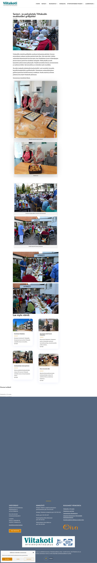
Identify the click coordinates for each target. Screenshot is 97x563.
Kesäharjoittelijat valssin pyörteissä (21, 365)
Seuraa (50, 558)
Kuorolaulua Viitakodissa (19, 333)
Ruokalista (63, 3)
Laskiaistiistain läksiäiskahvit (70, 513)
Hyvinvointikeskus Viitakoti (74, 3)
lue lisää (16, 343)
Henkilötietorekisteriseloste (16, 525)
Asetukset (29, 559)
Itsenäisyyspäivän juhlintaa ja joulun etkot (73, 520)
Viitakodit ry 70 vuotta (5, 394)
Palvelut (44, 3)
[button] (33, 552)
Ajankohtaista (89, 3)
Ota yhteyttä (15, 530)
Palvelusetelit (52, 3)
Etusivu (38, 3)
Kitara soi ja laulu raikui (45, 368)
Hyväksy (7, 559)
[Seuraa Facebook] (46, 558)
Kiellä (18, 559)
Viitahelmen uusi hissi (68, 511)
